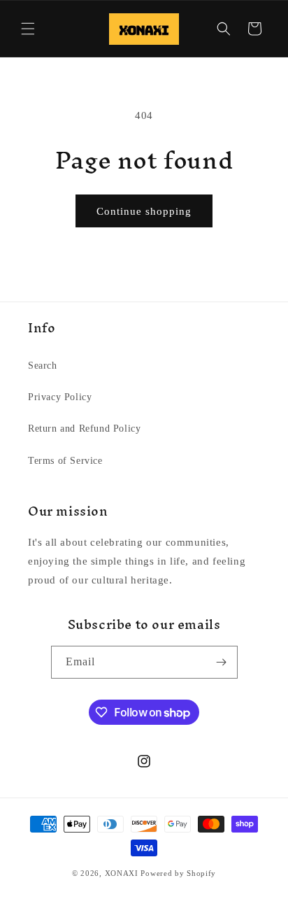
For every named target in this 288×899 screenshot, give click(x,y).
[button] (28, 28)
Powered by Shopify (178, 873)
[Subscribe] (221, 662)
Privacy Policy (60, 397)
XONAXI (121, 873)
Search (42, 365)
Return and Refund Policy (84, 428)
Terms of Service (65, 460)
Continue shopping (144, 211)
